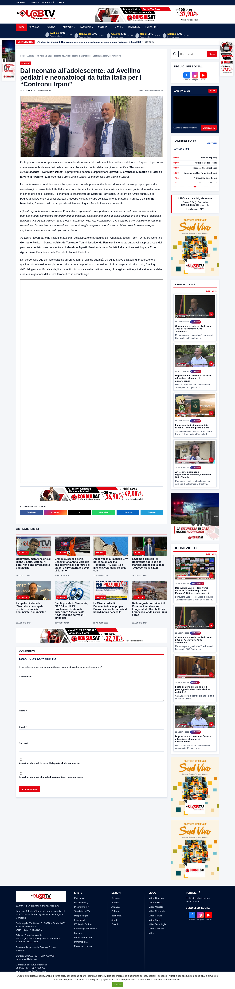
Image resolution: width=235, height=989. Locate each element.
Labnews (78, 909)
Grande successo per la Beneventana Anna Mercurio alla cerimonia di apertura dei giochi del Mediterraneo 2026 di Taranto (72, 565)
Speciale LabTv (82, 887)
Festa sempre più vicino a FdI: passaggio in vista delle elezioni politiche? (192, 689)
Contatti (34, 2)
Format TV (150, 27)
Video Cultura (155, 892)
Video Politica (155, 878)
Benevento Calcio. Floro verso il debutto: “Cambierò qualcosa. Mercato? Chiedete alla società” (192, 590)
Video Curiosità (156, 904)
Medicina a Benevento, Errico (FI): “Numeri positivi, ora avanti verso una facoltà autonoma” (87, 42)
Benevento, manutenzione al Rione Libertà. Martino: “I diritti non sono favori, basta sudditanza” (33, 563)
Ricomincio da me (83, 922)
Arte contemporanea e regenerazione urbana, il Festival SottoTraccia (193, 463)
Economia (85, 27)
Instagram (55, 512)
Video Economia (157, 887)
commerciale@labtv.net (34, 947)
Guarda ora (209, 128)
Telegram (152, 512)
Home (21, 27)
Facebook (31, 512)
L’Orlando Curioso (83, 900)
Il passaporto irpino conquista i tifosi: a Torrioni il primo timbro (192, 414)
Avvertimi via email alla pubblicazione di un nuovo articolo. (51, 776)
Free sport (79, 896)
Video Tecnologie (157, 900)
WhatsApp (103, 512)
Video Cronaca (156, 874)
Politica (51, 27)
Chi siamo (21, 2)
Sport (118, 27)
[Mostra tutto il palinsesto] (195, 186)
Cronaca (34, 27)
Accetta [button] (117, 984)
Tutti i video (211, 279)
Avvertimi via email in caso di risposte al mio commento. (49, 763)
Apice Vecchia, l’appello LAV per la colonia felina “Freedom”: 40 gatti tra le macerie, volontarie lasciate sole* (110, 565)
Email (22, 726)
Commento (25, 676)
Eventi (114, 900)
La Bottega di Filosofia (85, 904)
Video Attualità (156, 883)
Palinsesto (134, 27)
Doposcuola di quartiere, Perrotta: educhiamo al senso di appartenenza (193, 366)
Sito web (23, 743)
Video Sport (155, 896)
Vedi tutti (212, 143)
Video (151, 909)
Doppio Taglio (81, 892)
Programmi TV (81, 883)
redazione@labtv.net (26, 935)
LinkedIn (128, 512)
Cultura (102, 27)
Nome (23, 710)
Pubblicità (48, 2)
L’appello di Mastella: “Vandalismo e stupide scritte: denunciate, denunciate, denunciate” (31, 607)
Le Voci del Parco (83, 913)
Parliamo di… (81, 918)
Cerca (61, 2)
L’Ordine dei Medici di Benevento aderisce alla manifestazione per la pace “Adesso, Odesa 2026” (148, 563)
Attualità (68, 27)
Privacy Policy (81, 878)
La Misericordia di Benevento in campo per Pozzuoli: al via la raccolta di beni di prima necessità (110, 607)
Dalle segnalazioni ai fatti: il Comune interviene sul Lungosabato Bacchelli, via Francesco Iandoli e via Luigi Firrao (149, 609)
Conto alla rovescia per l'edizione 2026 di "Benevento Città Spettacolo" (193, 317)
